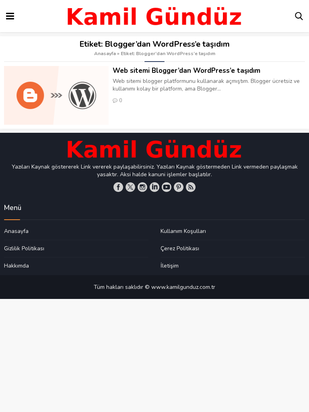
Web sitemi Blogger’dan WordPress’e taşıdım (186, 70)
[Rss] (191, 187)
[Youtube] (166, 187)
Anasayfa (105, 53)
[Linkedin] (154, 187)
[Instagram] (142, 187)
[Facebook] (118, 187)
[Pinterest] (178, 187)
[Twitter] (130, 187)
